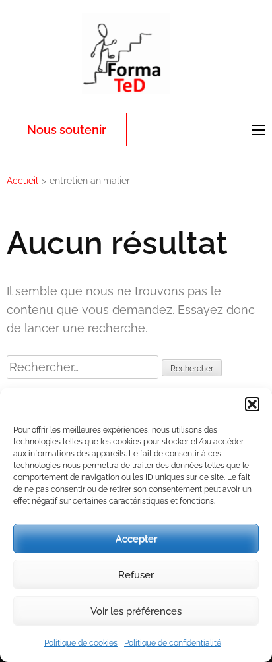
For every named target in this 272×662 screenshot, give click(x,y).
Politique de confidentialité (172, 642)
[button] (252, 404)
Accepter (136, 539)
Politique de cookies (81, 642)
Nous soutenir (66, 129)
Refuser (136, 575)
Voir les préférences (136, 611)
